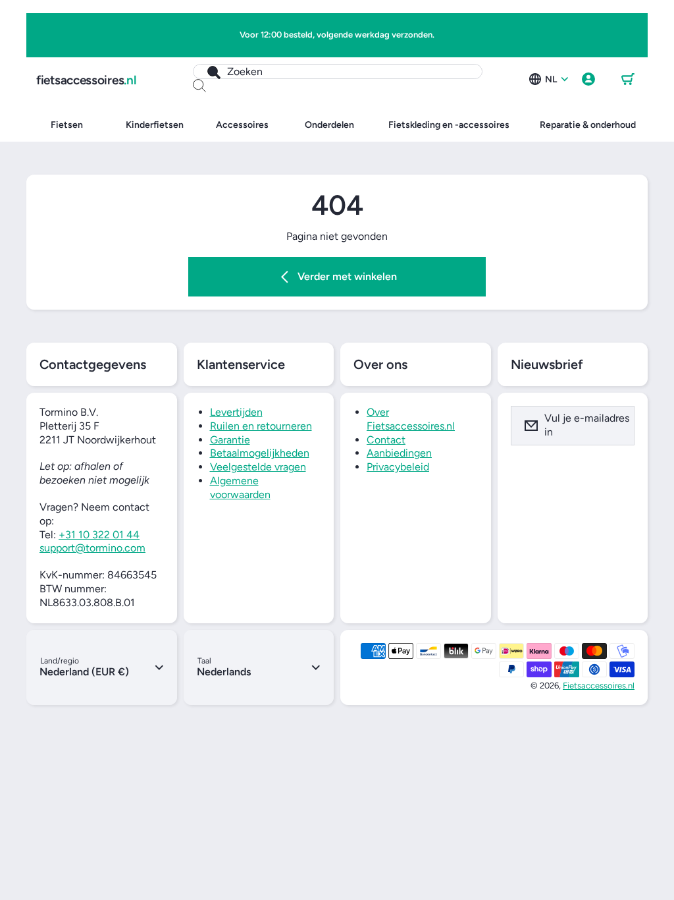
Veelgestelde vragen (258, 467)
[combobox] (338, 71)
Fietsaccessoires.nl (599, 685)
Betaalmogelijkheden (259, 453)
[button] (628, 79)
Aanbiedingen (399, 453)
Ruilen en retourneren (261, 426)
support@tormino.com (92, 548)
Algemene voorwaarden (240, 487)
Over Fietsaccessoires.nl (411, 419)
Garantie (230, 440)
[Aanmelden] (616, 425)
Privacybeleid (398, 467)
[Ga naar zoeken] (207, 71)
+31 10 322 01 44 (99, 534)
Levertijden (236, 412)
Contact (386, 440)
